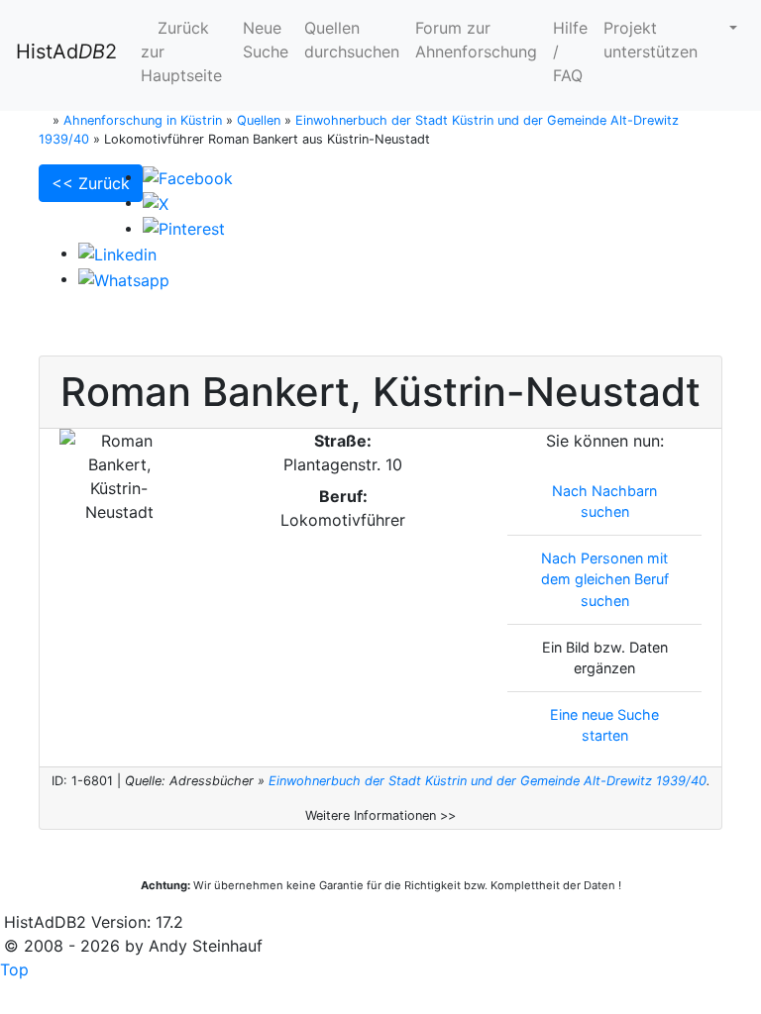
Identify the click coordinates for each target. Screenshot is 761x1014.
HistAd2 (66, 51)
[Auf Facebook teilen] (188, 176)
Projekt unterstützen (650, 39)
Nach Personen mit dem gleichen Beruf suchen (605, 579)
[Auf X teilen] (155, 202)
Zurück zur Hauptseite (181, 51)
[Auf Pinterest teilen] (184, 228)
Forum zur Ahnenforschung (476, 39)
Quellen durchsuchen (351, 39)
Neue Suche (265, 39)
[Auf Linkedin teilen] (117, 252)
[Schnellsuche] (725, 28)
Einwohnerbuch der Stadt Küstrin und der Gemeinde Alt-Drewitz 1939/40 (488, 780)
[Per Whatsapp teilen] (123, 278)
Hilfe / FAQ (570, 51)
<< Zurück (91, 183)
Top (14, 969)
